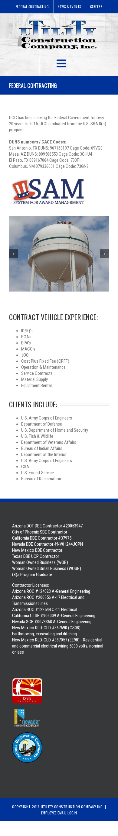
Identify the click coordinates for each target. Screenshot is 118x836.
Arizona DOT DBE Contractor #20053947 (47, 526)
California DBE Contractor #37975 (41, 538)
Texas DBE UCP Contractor (35, 556)
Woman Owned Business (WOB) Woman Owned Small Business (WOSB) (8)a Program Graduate (46, 568)
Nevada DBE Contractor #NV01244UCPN (47, 544)
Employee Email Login (59, 812)
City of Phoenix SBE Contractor (39, 532)
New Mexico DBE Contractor (37, 550)
